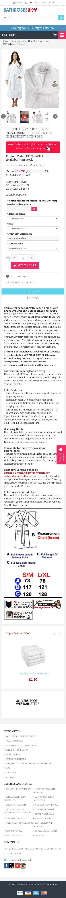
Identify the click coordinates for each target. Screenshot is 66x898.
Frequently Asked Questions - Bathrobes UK (28, 763)
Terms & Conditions (16, 759)
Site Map (10, 777)
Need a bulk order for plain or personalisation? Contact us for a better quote (33, 146)
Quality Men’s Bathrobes (18, 789)
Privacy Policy (13, 754)
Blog (8, 768)
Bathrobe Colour (16, 214)
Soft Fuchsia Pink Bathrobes (43, 824)
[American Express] (37, 892)
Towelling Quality (44, 809)
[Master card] (45, 892)
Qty (8, 257)
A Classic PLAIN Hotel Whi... (34, 673)
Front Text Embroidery (20, 234)
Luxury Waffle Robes (16, 805)
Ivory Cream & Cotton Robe (19, 823)
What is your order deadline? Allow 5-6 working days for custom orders (32, 202)
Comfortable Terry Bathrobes (14, 798)
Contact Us (11, 773)
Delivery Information (17, 750)
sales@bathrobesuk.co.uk (19, 860)
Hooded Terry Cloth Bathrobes (44, 791)
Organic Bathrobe (44, 814)
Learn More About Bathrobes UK (22, 745)
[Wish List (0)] (31, 3)
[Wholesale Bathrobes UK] (21, 10)
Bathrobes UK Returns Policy (20, 736)
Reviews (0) (33, 298)
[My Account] (26, 3)
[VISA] (29, 892)
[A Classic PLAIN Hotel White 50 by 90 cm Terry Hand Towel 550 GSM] (33, 656)
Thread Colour (15, 243)
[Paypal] (21, 892)
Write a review (37, 165)
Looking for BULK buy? (33, 28)
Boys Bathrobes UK (15, 818)
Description (33, 291)
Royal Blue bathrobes (46, 831)
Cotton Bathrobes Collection (43, 798)
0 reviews (23, 165)
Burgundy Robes (14, 831)
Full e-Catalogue (14, 741)
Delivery (39, 835)
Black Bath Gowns (44, 818)
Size (10, 224)
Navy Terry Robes (14, 835)
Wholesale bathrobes (46, 805)
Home (5, 41)
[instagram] (23, 865)
